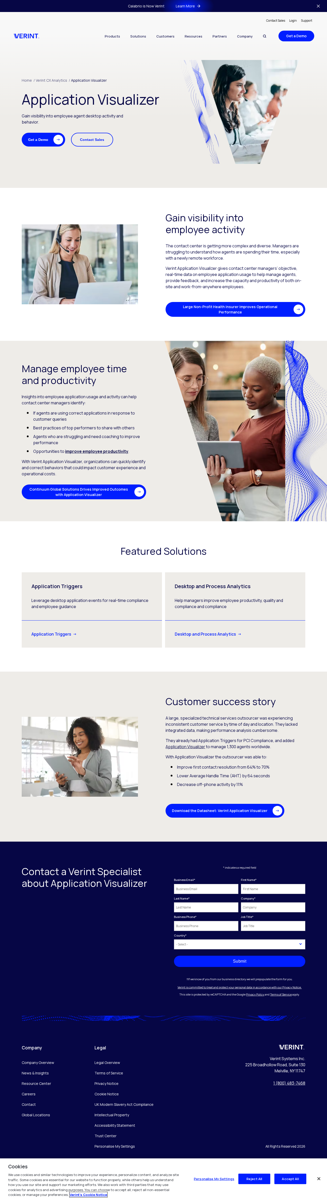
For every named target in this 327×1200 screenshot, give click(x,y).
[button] (43, 140)
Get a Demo (296, 35)
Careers (29, 1094)
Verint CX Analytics (53, 80)
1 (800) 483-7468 (289, 1083)
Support (306, 20)
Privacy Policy (255, 994)
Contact (29, 1104)
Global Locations (36, 1114)
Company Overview (38, 1062)
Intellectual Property (112, 1114)
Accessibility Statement (115, 1125)
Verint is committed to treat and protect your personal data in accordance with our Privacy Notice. (240, 987)
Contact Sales (275, 20)
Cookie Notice (107, 1094)
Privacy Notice (107, 1083)
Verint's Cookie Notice (88, 1194)
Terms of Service (281, 994)
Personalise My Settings (115, 1146)
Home (28, 80)
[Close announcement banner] (318, 6)
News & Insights (35, 1073)
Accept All (290, 1178)
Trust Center (105, 1135)
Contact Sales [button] (92, 140)
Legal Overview (107, 1062)
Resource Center (36, 1083)
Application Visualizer (89, 80)
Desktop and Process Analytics (205, 634)
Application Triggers (51, 634)
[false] (318, 1178)
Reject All (254, 1178)
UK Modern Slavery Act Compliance (124, 1104)
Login (293, 20)
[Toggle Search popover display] (264, 36)
